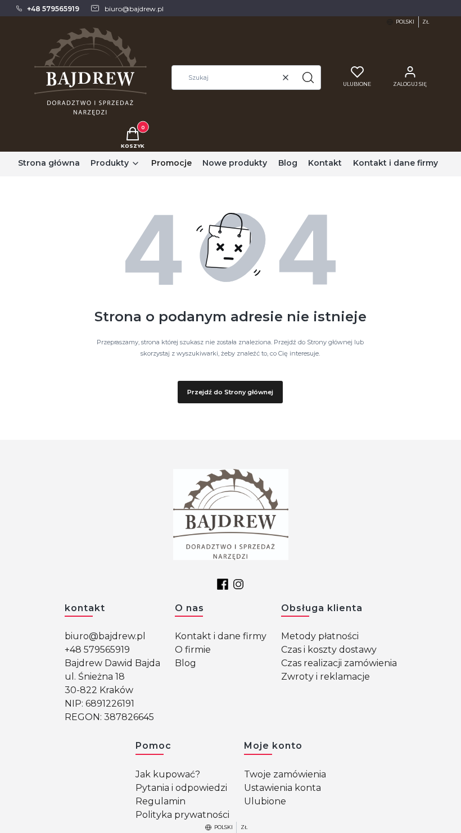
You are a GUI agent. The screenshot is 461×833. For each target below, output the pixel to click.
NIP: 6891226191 (99, 703)
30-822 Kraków (99, 690)
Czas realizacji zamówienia (339, 663)
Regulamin (160, 801)
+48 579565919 (97, 649)
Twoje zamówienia (285, 774)
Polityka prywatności (182, 814)
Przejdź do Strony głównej (230, 392)
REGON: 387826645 (109, 717)
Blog (185, 663)
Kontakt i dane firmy (220, 636)
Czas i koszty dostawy (329, 649)
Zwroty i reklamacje (325, 676)
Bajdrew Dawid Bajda (112, 663)
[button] (308, 77)
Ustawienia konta (282, 787)
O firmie (193, 649)
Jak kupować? (167, 774)
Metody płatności (320, 636)
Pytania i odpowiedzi (181, 787)
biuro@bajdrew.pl (105, 636)
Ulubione (265, 801)
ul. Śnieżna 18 (95, 676)
